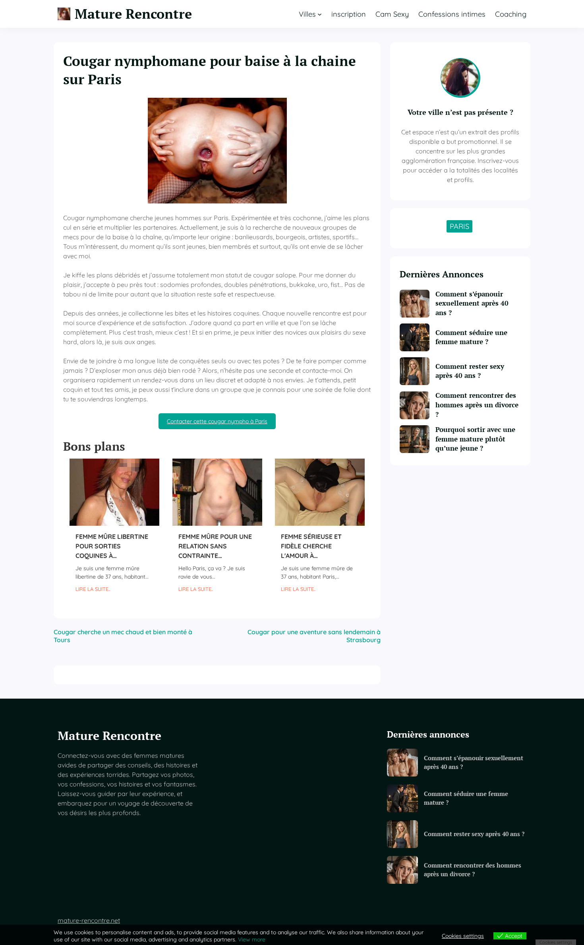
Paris (459, 226)
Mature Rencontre (133, 14)
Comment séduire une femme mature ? (471, 337)
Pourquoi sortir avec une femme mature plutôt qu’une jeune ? (475, 439)
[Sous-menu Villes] (319, 14)
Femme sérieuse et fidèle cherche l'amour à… (311, 546)
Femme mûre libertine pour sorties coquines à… (111, 546)
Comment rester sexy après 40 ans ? (469, 371)
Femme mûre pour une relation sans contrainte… (215, 546)
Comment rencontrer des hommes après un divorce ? (476, 404)
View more (251, 939)
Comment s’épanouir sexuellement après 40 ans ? (472, 303)
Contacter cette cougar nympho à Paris (217, 421)
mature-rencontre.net (89, 920)
